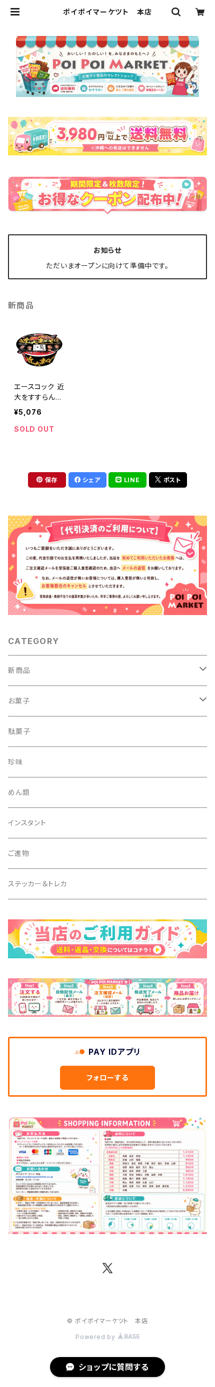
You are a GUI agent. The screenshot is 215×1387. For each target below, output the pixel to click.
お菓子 (19, 700)
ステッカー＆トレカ (37, 883)
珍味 (15, 761)
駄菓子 (19, 731)
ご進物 (18, 853)
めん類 (19, 792)
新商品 (19, 670)
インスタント (27, 822)
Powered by (97, 1337)
